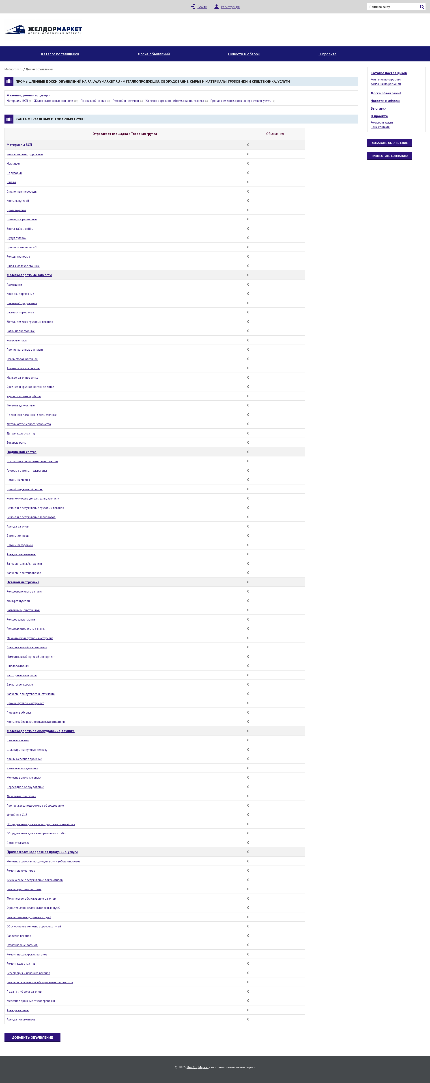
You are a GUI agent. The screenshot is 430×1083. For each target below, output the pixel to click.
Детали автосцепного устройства (29, 424)
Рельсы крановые (18, 256)
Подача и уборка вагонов (24, 992)
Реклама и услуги (382, 122)
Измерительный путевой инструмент (31, 657)
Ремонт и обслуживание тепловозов (31, 517)
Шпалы (11, 182)
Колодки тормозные (20, 294)
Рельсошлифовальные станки (26, 629)
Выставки (379, 108)
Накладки (13, 163)
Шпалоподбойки (18, 666)
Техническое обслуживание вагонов (31, 898)
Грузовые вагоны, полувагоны (27, 471)
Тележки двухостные (21, 405)
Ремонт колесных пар (21, 963)
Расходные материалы (22, 675)
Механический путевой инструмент (30, 638)
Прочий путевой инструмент (25, 703)
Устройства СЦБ (17, 815)
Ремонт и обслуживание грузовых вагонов (35, 508)
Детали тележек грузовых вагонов (30, 322)
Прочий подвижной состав (25, 489)
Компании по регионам (386, 84)
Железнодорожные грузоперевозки (31, 1001)
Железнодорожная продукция (28, 95)
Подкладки (14, 173)
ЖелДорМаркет (198, 1067)
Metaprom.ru (13, 69)
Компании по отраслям (386, 79)
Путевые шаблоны (19, 712)
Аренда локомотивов (21, 554)
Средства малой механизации (27, 647)
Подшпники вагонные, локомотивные (32, 415)
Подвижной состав (93, 101)
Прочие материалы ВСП (22, 247)
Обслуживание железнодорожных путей (34, 926)
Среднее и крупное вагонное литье (30, 387)
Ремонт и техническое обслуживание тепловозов (40, 982)
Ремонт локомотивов (21, 870)
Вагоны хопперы (18, 536)
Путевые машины (18, 740)
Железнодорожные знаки (24, 777)
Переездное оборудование (25, 787)
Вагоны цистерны (18, 480)
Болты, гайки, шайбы (20, 229)
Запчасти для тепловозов (24, 573)
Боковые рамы (16, 443)
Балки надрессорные (21, 331)
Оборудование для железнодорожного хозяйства (41, 824)
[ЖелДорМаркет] (43, 30)
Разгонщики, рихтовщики (23, 610)
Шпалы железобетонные (23, 266)
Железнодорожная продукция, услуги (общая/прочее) (43, 861)
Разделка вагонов (19, 936)
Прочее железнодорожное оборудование (35, 805)
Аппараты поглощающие (23, 368)
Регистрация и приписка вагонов (28, 973)
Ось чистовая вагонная (22, 359)
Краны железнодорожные (24, 759)
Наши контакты (380, 127)
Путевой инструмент (126, 101)
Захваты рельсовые (20, 684)
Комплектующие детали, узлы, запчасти (33, 498)
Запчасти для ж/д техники (24, 564)
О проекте (327, 53)
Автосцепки (14, 284)
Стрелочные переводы (22, 191)
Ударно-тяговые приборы (24, 396)
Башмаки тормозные (20, 312)
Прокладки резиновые (22, 219)
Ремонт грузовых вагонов (24, 889)
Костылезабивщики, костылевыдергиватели (36, 722)
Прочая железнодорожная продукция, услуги (241, 101)
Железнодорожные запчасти (53, 101)
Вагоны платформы (20, 545)
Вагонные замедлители (22, 768)
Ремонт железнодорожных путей (29, 917)
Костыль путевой (18, 201)
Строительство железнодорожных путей (33, 908)
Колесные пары (17, 340)
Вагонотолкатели (18, 843)
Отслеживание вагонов (22, 945)
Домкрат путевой (18, 601)
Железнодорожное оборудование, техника (175, 101)
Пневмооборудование (22, 303)
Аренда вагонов (18, 526)
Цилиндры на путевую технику (27, 750)
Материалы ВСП (17, 101)
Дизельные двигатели (21, 796)
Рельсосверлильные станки (25, 591)
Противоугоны (16, 210)
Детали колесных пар (21, 433)
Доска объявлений (154, 53)
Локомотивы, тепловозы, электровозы (32, 461)
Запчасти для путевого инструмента (31, 694)
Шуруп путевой (16, 238)
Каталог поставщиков (60, 53)
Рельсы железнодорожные (25, 154)
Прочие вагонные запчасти (25, 349)
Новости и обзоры (244, 53)
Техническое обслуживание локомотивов (35, 880)
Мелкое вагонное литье (22, 377)
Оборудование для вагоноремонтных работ (37, 833)
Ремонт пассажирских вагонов (27, 954)
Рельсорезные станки (21, 619)
